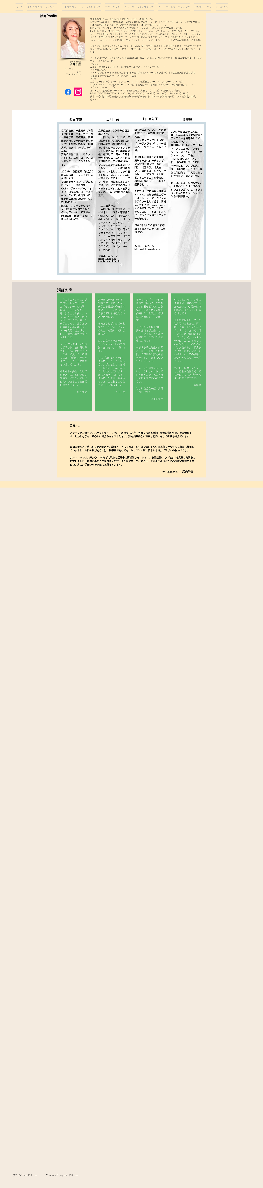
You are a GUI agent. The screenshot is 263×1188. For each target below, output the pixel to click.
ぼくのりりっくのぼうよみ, (136, 93)
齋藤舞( (115, 96)
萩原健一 (178, 90)
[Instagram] (78, 92)
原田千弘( (136, 96)
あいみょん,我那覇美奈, (101, 90)
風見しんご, (168, 90)
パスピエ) (157, 90)
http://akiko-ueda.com (147, 249)
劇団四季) (126, 96)
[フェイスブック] (68, 92)
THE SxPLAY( (119, 90)
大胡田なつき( (146, 90)
